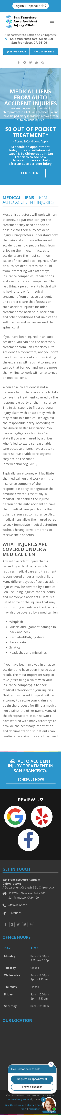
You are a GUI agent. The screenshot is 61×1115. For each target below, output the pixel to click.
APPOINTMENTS (44, 51)
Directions (15, 913)
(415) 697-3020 (16, 51)
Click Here (30, 173)
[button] (19, 6)
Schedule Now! (31, 779)
